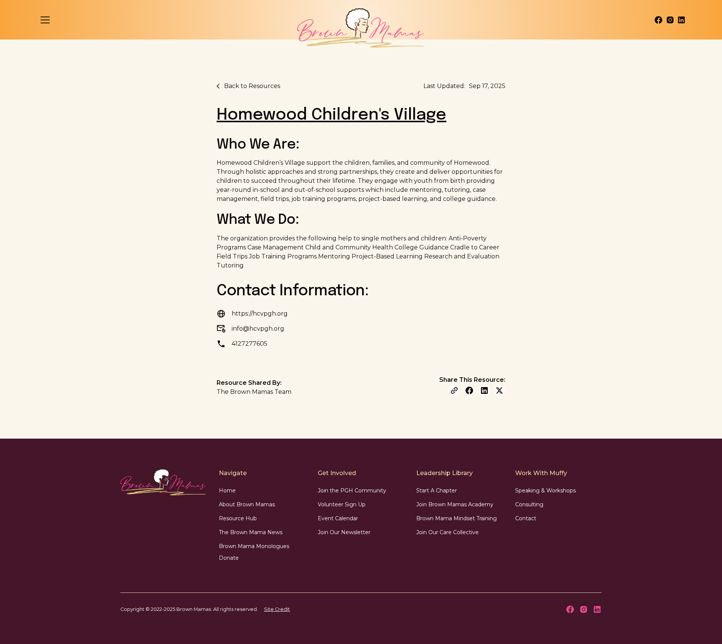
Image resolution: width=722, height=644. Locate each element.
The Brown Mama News (250, 532)
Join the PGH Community (352, 490)
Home (227, 490)
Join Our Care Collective (447, 532)
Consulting (529, 504)
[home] (361, 28)
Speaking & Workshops (545, 490)
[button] (45, 20)
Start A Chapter (436, 490)
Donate (229, 557)
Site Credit (277, 609)
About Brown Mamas (247, 504)
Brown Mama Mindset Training (456, 518)
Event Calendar (338, 518)
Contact (525, 518)
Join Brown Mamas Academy (454, 504)
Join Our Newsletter (344, 532)
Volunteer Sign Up (342, 504)
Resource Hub (238, 518)
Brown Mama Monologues (254, 546)
